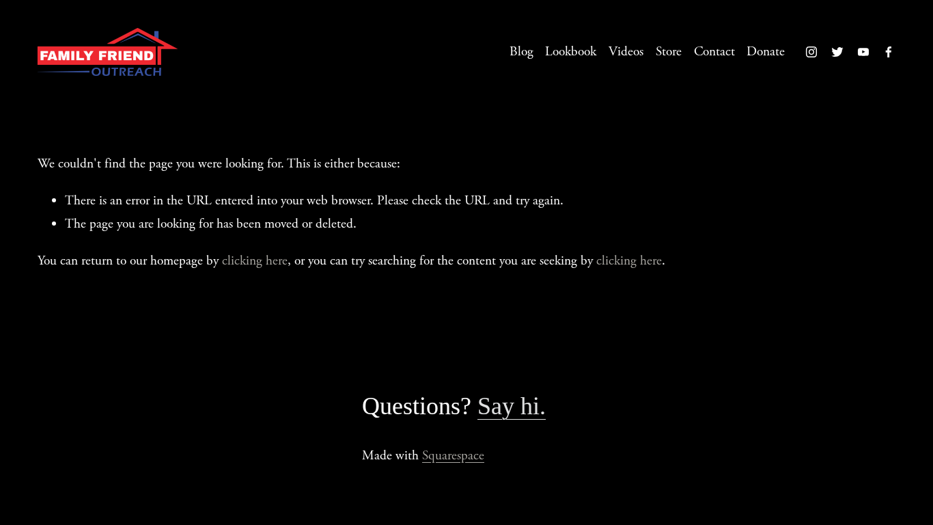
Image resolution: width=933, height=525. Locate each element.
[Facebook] (888, 52)
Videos (626, 51)
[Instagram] (811, 52)
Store (669, 51)
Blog (521, 51)
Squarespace (453, 455)
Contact (714, 51)
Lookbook (570, 51)
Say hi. (511, 406)
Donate (766, 51)
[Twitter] (837, 52)
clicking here (255, 260)
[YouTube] (863, 52)
